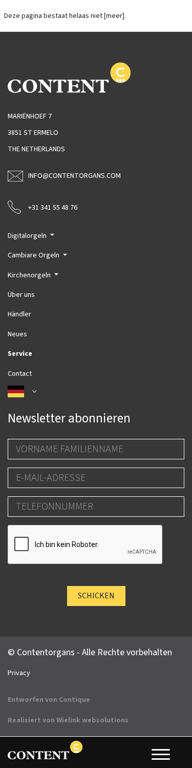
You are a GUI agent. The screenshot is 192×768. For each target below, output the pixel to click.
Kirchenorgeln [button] (30, 275)
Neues (17, 334)
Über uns (21, 295)
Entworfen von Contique (49, 700)
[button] (96, 391)
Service (20, 354)
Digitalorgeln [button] (28, 236)
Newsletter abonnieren (69, 418)
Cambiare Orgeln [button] (34, 255)
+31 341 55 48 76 (52, 208)
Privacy (19, 673)
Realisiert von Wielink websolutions (68, 720)
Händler (19, 314)
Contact (20, 374)
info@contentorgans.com (74, 176)
